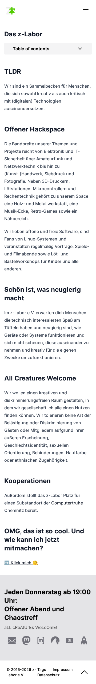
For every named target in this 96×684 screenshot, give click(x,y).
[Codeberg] (55, 640)
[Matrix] (40, 640)
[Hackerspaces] (69, 640)
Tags (41, 669)
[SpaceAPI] (84, 640)
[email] (12, 640)
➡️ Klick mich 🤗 (21, 562)
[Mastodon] (26, 640)
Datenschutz (48, 675)
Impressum (63, 669)
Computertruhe (67, 503)
